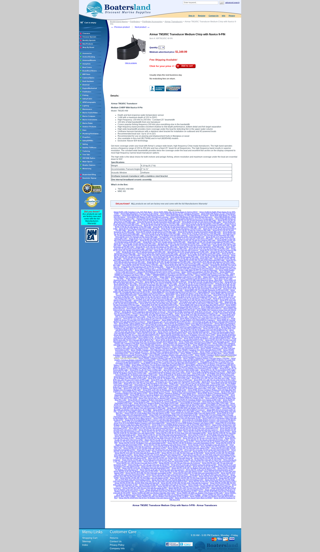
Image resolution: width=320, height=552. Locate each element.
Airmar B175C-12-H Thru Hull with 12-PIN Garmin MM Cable (136, 237)
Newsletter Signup (89, 178)
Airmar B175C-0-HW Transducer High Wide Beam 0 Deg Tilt (149, 230)
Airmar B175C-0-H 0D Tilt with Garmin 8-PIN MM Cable (201, 222)
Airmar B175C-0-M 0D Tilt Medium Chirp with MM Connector (166, 235)
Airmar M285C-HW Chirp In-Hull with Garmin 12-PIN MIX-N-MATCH (175, 307)
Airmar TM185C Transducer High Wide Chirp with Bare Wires (149, 346)
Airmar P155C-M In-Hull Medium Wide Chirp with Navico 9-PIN (200, 416)
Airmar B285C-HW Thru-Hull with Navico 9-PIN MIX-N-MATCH (142, 293)
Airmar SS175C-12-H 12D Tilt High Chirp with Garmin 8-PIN (188, 448)
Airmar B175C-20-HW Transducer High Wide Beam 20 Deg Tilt (189, 312)
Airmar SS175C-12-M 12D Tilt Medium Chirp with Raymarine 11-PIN (209, 470)
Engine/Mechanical (89, 88)
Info (223, 16)
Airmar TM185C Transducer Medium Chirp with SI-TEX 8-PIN (159, 358)
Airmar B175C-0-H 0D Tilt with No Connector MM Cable (152, 220)
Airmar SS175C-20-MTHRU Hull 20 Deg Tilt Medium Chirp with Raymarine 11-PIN (168, 491)
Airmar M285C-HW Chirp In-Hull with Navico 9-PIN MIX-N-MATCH (198, 308)
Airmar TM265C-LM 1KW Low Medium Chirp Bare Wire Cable (153, 493)
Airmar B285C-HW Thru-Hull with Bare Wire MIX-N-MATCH (165, 282)
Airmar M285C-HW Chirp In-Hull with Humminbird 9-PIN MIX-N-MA (171, 310)
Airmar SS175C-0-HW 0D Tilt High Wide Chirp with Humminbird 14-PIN (181, 433)
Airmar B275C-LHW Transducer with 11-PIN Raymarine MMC (142, 267)
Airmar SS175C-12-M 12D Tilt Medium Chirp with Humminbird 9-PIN (146, 468)
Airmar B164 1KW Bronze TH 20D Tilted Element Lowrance (147, 217)
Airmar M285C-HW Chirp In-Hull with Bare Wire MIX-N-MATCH (202, 305)
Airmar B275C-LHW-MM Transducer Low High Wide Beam (193, 268)
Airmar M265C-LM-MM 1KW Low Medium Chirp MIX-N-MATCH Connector (179, 410)
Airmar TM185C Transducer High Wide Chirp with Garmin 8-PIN (153, 350)
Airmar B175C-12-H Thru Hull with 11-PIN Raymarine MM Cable (211, 235)
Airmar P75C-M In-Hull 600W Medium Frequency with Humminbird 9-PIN (139, 423)
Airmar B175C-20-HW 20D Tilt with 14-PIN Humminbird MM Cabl (145, 258)
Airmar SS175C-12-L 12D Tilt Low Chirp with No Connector (179, 463)
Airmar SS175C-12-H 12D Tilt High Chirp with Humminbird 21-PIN (159, 450)
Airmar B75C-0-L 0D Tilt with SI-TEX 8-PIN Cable (167, 371)
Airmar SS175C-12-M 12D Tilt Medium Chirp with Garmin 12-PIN (193, 465)
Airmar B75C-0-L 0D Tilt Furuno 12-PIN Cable (146, 370)
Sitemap (86, 541)
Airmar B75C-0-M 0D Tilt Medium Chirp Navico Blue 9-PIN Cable (199, 376)
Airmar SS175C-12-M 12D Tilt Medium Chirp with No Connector (162, 470)
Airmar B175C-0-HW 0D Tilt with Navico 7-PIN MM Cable (181, 228)
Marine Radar (87, 123)
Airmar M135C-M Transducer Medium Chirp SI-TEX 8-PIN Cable (181, 405)
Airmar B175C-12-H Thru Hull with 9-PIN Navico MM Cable (149, 238)
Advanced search (232, 2)
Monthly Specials (89, 40)
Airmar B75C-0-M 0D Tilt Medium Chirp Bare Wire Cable (205, 371)
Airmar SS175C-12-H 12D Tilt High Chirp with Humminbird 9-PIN (206, 450)
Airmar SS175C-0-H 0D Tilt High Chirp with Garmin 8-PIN (184, 426)
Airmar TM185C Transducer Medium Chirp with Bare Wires (201, 353)
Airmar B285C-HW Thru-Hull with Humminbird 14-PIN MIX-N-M (174, 292)
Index (85, 545)
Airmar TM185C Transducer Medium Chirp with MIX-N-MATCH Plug (180, 360)
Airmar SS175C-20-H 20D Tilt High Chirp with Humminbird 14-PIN (148, 473)
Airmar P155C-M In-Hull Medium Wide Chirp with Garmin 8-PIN (193, 413)
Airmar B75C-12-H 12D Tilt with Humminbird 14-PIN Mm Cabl (155, 300)
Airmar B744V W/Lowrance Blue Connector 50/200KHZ (155, 218)
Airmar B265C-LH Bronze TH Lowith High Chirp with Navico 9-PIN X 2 (204, 318)
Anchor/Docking (88, 57)
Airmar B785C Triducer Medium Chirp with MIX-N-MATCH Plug (141, 323)
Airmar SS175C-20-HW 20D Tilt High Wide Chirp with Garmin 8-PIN (193, 478)
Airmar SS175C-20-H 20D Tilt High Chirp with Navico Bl (209, 474)
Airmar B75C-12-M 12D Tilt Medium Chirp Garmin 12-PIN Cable (202, 385)
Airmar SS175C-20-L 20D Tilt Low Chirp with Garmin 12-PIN (209, 484)
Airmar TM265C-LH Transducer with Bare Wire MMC (199, 272)
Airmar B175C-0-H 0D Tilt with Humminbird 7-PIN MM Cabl (202, 223)
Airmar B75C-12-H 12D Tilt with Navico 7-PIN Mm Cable (158, 302)
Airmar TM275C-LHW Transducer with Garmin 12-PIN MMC (180, 277)
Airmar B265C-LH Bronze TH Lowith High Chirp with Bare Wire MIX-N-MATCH (168, 363)
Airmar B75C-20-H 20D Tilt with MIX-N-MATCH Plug (154, 287)
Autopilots (86, 64)
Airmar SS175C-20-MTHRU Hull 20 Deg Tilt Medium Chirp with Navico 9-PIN (188, 335)
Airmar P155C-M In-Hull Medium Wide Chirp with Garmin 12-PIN (146, 413)
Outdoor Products (89, 127)
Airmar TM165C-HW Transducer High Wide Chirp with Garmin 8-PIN (187, 343)
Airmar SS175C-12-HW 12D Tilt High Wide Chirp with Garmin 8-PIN (157, 455)
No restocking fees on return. (163, 79)
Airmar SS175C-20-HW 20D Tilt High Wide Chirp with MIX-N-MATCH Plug (161, 481)
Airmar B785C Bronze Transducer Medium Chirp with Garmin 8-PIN (172, 393)
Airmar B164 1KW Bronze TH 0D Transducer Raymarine (179, 213)
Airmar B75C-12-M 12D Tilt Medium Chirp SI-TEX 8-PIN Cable (164, 390)
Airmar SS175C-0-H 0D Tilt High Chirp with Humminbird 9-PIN (196, 428)
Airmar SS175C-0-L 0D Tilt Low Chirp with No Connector (164, 440)
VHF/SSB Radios (88, 158)
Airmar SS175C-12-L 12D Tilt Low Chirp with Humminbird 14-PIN (166, 461)
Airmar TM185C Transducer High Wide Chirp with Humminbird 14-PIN (174, 348)
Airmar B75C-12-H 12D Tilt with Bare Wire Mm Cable (148, 285)
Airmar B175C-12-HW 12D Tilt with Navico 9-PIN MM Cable (179, 243)
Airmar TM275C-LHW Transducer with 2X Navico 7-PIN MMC (147, 278)
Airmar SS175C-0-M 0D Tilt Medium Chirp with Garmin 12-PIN (172, 441)
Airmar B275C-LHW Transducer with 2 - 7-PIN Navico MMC (150, 268)
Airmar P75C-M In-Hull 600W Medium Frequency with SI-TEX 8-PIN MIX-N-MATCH (181, 425)
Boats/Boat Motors (89, 71)
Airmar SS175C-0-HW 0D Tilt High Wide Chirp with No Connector (182, 436)
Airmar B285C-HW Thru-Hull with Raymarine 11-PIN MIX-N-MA (206, 290)
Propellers (86, 137)
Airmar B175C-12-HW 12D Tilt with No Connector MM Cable (194, 240)
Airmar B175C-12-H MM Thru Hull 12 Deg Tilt (155, 240)
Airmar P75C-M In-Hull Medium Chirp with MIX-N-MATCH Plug (167, 325)
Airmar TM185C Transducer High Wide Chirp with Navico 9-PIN (199, 350)
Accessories (87, 53)
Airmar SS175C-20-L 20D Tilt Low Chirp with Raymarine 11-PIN (144, 488)
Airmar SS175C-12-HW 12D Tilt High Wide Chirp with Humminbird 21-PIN (139, 456)
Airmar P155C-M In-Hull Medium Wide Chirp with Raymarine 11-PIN (176, 418)
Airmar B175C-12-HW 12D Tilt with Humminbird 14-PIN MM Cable (210, 242)
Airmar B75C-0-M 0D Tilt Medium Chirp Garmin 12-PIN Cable (213, 373)
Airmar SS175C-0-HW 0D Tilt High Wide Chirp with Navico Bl (136, 436)
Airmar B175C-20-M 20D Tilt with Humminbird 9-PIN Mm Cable (186, 265)
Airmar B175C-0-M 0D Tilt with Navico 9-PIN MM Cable (160, 233)
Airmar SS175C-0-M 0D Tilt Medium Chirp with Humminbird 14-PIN (142, 443)
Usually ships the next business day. (166, 75)
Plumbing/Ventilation (90, 134)
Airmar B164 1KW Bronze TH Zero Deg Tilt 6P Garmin (139, 213)
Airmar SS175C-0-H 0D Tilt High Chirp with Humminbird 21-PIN (151, 428)
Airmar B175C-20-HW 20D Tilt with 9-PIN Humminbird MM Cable (201, 260)
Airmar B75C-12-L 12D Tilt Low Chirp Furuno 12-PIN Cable (171, 380)
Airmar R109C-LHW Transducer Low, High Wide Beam (133, 212)
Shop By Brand (88, 47)
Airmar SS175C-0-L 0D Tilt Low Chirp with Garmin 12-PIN (203, 438)
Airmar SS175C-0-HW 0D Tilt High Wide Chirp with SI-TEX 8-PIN (158, 438)
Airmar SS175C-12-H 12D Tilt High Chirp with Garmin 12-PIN (144, 448)
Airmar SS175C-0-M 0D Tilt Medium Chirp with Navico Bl (208, 445)
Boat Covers (87, 67)
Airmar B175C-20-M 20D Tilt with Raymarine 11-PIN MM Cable (168, 262)
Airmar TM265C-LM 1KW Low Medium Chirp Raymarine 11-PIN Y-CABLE (162, 496)
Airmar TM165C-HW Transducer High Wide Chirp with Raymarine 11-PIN (204, 341)
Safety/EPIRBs (87, 141)
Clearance (86, 33)
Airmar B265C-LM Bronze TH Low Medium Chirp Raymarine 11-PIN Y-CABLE (191, 368)
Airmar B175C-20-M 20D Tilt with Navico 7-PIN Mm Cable (142, 265)
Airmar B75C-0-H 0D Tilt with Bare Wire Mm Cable (193, 295)
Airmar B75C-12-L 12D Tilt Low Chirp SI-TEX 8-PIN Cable (189, 383)
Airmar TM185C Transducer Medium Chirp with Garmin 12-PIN (171, 355)
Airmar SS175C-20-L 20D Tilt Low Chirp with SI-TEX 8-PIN (189, 488)
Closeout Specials (89, 37)
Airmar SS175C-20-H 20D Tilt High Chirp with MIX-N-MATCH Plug (211, 333)
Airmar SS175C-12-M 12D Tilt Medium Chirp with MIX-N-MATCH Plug (161, 333)
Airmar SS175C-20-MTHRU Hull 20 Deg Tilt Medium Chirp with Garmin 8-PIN (146, 498)
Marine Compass (88, 116)
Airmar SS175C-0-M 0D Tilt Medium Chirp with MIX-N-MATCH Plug (204, 330)
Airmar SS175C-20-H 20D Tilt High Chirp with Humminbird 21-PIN (196, 473)
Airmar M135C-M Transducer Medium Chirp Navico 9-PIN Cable (156, 403)
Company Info (117, 548)
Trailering (86, 151)
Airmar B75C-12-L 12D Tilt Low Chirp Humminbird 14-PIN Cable (177, 381)
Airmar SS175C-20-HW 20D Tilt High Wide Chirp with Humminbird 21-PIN (177, 479)
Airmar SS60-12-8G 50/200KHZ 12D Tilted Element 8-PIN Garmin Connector (181, 336)
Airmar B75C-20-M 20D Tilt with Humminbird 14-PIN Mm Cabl (199, 288)
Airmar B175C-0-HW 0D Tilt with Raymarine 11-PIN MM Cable (208, 225)
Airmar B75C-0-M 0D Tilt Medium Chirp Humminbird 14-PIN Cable (182, 375)
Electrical (86, 85)
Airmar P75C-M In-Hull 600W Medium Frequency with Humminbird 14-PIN (208, 421)
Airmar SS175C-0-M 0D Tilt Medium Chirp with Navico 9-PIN (165, 445)
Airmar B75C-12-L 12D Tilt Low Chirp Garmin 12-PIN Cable (214, 380)
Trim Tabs (86, 155)
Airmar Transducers (173, 21)
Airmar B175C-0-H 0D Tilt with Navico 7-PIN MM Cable (160, 223)
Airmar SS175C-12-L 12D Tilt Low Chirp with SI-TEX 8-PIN (148, 465)
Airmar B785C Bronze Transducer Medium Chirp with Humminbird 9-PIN (155, 395)
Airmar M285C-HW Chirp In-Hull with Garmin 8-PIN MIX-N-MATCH (149, 308)
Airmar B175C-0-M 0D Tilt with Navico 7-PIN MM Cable (201, 233)
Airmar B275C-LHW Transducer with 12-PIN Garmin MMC (186, 267)
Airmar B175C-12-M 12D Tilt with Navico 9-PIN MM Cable (166, 248)
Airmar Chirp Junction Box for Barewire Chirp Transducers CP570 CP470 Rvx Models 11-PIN (171, 398)
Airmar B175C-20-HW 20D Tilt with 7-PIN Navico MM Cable (156, 260)
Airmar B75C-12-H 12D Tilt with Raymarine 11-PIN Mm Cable (190, 285)
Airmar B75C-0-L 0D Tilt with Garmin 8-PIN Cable (130, 371)
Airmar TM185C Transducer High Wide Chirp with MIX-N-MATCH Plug (154, 353)
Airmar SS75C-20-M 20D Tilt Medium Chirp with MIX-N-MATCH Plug (153, 341)
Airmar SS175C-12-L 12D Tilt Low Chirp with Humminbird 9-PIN (212, 461)
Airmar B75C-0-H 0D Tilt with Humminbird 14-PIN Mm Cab (196, 297)
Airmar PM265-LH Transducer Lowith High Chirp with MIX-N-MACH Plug (139, 326)
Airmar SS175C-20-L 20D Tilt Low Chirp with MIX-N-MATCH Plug (136, 335)
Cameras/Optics (88, 78)
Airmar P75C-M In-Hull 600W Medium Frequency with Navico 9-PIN (190, 423)
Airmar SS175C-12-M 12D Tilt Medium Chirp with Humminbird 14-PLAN (166, 466)
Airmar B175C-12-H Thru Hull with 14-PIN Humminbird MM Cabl (181, 237)
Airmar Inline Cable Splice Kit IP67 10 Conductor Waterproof (196, 270)
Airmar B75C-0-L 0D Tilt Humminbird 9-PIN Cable (217, 370)
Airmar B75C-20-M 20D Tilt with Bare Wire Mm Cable (193, 287)
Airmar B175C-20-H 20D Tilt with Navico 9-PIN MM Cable (200, 253)
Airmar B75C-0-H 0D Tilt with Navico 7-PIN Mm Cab (192, 298)
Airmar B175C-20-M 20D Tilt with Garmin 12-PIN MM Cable (213, 262)
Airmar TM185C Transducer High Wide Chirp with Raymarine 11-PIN (196, 346)
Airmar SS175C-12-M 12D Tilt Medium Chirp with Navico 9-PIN (194, 468)
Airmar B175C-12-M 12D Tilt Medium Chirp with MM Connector (176, 250)
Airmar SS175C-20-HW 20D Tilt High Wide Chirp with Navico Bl (137, 483)
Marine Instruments (89, 120)
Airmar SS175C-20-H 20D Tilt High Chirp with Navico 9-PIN (167, 474)
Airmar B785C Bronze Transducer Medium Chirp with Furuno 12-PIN (195, 391)
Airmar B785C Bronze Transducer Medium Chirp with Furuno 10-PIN (146, 391)
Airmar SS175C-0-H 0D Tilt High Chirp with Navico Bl (157, 430)
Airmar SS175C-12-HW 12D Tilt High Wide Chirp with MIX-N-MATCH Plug (183, 331)
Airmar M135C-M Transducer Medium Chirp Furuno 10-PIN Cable (151, 400)
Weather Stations (88, 165)
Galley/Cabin (87, 99)
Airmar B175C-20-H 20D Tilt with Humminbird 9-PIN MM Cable (164, 255)
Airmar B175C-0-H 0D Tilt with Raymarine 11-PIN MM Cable (195, 220)
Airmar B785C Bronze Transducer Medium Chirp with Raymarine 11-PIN (185, 396)
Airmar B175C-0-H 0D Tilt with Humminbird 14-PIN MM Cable (158, 222)
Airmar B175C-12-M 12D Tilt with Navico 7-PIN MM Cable (209, 248)
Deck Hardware (88, 81)
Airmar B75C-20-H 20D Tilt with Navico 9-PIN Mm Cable (159, 315)
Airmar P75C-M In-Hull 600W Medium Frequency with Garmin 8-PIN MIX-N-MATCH (151, 421)
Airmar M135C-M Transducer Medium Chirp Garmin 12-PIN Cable (198, 400)
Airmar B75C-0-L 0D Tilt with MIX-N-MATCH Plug (196, 283)
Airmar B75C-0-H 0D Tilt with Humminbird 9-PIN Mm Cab (167, 316)
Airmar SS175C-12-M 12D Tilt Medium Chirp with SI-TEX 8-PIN (136, 471)
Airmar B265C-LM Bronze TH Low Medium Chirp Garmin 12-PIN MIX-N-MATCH (149, 366)
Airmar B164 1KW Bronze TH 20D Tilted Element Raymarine (191, 217)
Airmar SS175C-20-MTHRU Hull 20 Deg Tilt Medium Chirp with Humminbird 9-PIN (174, 489)
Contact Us (213, 16)
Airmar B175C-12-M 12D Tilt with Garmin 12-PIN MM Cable (156, 247)
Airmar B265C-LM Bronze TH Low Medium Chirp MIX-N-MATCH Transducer (188, 320)
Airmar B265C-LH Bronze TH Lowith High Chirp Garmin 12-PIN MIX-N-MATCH (171, 361)
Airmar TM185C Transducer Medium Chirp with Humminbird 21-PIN (145, 356)
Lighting (85, 106)
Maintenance (87, 109)
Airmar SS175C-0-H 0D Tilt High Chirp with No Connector (198, 430)
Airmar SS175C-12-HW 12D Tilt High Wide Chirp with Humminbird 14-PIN (208, 455)
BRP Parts (86, 74)
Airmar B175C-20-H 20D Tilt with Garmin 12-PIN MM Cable (188, 252)
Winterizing (86, 168)
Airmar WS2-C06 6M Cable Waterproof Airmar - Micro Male (157, 280)
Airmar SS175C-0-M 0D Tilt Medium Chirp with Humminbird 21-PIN (191, 443)
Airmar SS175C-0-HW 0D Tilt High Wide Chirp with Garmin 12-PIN (207, 431)
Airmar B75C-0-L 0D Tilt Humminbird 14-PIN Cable (181, 370)
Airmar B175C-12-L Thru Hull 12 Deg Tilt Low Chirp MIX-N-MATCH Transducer (150, 318)
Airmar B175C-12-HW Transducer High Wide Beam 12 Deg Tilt (144, 312)
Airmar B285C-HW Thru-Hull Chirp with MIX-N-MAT (156, 295)
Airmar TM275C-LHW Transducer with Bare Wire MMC (214, 275)
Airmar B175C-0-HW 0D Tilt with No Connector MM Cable (164, 225)
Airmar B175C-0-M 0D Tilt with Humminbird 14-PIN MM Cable (199, 232)
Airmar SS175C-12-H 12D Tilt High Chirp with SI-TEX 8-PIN (182, 453)
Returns (114, 538)
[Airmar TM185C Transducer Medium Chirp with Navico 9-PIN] (131, 61)
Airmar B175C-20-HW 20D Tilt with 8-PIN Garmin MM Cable (191, 258)
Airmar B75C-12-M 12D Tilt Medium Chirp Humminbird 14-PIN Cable (173, 386)
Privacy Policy (117, 545)
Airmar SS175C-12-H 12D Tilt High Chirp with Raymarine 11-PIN (137, 453)
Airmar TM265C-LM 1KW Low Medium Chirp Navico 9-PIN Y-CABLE (176, 494)
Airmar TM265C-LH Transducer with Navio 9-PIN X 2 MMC (207, 273)
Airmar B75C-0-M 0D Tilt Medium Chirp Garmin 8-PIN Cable (136, 375)
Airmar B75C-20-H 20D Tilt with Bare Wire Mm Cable (158, 303)
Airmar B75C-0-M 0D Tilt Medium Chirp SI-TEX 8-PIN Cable (169, 378)
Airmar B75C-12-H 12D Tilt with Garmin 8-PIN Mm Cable (198, 300)
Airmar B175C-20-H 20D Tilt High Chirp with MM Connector (208, 255)
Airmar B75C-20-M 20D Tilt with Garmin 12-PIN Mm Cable (156, 288)
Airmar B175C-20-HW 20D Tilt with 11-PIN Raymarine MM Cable (175, 257)
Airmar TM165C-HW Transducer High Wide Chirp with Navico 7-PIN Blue (165, 345)
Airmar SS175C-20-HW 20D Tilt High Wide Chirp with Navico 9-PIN (212, 481)
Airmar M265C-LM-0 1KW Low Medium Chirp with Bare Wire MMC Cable (148, 406)
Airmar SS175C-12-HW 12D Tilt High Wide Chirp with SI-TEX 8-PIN (197, 460)
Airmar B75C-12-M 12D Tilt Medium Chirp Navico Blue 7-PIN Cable (192, 388)
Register (201, 16)
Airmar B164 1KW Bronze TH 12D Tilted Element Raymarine (143, 215)
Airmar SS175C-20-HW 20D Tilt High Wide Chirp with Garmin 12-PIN (144, 478)
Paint (84, 130)
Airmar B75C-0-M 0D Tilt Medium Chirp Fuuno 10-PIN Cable (169, 373)
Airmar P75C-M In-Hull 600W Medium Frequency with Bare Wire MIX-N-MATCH (152, 420)
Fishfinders (86, 92)
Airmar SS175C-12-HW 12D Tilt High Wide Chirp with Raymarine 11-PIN (147, 460)
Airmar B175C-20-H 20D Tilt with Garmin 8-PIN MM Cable (157, 253)
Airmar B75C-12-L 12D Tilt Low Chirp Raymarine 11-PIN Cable (145, 383)
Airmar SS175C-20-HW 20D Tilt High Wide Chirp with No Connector (184, 483)
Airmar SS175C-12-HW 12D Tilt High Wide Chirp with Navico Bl (170, 458)
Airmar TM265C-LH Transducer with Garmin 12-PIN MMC (165, 273)
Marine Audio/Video (90, 113)
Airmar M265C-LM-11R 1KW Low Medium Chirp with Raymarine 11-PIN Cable (202, 406)
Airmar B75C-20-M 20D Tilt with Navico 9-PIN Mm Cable (163, 290)
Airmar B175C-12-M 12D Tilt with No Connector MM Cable (190, 245)
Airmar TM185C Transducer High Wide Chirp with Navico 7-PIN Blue (174, 351)
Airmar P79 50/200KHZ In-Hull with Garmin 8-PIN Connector (159, 272)
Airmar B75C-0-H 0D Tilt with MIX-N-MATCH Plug (205, 282)
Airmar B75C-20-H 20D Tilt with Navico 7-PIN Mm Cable (200, 315)
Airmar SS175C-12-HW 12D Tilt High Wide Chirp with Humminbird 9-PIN (192, 456)
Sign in (191, 16)
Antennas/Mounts (89, 60)
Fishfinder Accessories (152, 21)
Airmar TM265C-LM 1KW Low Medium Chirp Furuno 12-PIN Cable (200, 493)
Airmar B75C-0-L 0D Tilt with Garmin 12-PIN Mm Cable (157, 283)
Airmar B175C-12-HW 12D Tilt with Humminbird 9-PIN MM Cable (145, 245)
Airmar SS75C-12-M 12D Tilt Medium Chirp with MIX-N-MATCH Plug (179, 340)
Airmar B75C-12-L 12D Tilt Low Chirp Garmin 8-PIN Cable (133, 381)
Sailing (85, 144)
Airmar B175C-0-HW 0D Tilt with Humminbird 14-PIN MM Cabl (175, 227)
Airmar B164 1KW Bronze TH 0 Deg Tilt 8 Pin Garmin (195, 218)
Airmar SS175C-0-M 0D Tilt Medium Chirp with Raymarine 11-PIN (176, 446)
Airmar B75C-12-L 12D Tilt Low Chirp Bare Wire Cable (210, 378)
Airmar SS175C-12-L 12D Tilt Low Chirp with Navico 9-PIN (136, 463)
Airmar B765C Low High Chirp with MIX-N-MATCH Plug (154, 270)
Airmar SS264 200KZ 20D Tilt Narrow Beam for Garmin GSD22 (176, 212)
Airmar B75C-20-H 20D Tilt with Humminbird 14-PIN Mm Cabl (196, 313)
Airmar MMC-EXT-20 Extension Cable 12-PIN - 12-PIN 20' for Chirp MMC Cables (171, 411)
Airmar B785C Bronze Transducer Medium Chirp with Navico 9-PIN (205, 395)
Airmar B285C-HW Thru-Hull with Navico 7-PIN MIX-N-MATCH (187, 293)
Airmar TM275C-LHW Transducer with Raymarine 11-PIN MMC (136, 277)
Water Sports (87, 161)
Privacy (232, 16)
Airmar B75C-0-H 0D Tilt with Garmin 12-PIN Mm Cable (154, 297)
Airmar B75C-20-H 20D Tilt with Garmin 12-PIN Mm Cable (152, 313)
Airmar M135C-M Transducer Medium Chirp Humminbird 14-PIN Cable (175, 401)
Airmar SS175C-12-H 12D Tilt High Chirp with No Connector (213, 451)
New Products (87, 44)
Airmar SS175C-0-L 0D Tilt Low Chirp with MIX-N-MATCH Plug (157, 330)
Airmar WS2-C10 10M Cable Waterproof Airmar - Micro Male (201, 280)
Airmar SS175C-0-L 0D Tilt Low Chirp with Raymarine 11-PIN (207, 440)
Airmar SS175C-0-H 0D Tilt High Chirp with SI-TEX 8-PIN (162, 431)
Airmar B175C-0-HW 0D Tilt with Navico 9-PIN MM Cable (139, 228)
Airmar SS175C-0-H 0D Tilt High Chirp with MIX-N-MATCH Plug (179, 328)
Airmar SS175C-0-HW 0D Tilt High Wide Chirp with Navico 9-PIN (211, 435)
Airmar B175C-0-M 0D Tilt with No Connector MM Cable (191, 230)
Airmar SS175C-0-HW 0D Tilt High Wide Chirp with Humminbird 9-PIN (162, 435)
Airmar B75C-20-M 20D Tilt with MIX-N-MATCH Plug (160, 305)
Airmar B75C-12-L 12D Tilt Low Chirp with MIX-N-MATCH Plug (169, 321)
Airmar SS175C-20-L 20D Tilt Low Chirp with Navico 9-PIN (178, 486)
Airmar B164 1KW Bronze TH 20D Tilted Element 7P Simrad (187, 215)
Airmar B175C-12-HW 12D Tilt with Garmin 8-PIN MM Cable (135, 243)
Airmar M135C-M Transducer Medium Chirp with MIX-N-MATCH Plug (188, 323)
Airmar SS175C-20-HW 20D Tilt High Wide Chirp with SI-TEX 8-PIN (162, 484)
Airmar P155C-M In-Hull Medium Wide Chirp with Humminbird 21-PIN (173, 415)
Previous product (120, 27)
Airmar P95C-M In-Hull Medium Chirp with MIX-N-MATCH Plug (213, 325)
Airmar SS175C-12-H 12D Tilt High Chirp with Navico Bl (171, 451)
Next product (142, 27)
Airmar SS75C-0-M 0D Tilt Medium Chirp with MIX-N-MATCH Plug (207, 338)
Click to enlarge (131, 63)
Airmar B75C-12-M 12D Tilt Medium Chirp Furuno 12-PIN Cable (156, 385)
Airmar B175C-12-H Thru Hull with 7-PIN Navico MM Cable (192, 238)
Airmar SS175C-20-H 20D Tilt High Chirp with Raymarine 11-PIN (174, 476)
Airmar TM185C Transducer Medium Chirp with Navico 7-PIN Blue (206, 358)
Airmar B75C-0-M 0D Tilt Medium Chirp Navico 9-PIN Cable (154, 376)
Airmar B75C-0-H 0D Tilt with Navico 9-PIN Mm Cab (154, 298)
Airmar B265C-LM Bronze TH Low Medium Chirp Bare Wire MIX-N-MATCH (158, 365)
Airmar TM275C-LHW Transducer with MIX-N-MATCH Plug (191, 278)
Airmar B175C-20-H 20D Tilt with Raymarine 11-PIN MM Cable (144, 252)
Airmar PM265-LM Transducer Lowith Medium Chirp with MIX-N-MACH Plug (192, 326)
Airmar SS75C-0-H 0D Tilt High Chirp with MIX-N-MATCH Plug (160, 338)
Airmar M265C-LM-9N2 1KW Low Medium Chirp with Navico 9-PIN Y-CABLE (193, 408)
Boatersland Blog (89, 174)
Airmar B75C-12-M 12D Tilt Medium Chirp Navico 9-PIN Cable (145, 388)
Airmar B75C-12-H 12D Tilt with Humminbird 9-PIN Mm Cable (201, 302)
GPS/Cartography (89, 102)
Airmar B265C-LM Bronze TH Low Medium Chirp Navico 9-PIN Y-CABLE (204, 366)
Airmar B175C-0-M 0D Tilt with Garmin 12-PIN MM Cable (156, 232)
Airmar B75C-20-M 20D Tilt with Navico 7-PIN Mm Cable (198, 303)
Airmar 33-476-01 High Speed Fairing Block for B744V (193, 498)
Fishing (85, 95)
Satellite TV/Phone (89, 148)
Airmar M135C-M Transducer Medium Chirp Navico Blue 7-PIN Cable (204, 403)
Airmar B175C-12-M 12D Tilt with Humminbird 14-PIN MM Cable (201, 247)
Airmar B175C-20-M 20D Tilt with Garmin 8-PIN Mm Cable (180, 263)
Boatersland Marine (119, 21)
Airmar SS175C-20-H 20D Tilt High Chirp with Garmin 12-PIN (181, 471)
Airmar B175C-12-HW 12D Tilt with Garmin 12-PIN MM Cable (164, 242)
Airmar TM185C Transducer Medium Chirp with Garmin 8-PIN (191, 356)
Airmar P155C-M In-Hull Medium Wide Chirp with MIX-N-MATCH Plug (152, 416)
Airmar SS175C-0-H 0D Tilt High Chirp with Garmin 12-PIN (141, 426)
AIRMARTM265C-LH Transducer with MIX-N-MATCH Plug (173, 275)
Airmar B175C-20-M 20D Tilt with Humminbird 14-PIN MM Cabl (136, 263)
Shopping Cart (89, 538)
